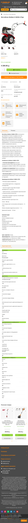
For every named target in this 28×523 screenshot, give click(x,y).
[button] (1, 423)
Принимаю (24, 520)
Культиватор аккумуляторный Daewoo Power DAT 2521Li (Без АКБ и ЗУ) (20, 422)
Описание (4, 130)
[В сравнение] (12, 411)
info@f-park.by (16, 3)
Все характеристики (5, 99)
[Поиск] (25, 9)
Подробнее (9, 518)
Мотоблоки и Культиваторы (10, 14)
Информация (5, 448)
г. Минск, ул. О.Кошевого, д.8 (9, 468)
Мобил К (3, 58)
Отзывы (13, 130)
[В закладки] (12, 408)
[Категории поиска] (11, 9)
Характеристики (6, 246)
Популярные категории (8, 455)
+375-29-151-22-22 (17, 2)
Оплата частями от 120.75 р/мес (14, 77)
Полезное (4, 451)
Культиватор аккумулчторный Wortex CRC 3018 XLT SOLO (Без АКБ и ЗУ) (7, 422)
